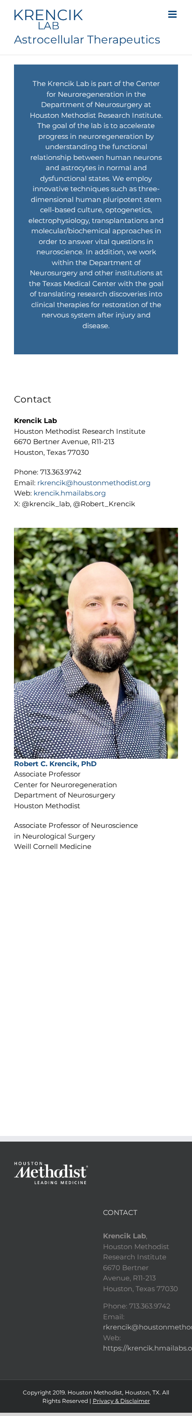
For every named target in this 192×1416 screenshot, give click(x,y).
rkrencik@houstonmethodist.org (94, 482)
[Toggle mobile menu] (173, 14)
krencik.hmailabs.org (70, 493)
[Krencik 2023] (96, 531)
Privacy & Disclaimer (121, 1400)
